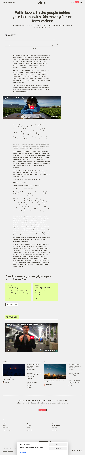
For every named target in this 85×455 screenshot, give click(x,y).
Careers (28, 427)
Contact (29, 425)
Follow (72, 2)
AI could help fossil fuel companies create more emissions (33, 366)
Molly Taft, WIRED (31, 369)
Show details (23, 452)
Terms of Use (5, 451)
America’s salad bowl (19, 74)
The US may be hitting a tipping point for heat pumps (33, 384)
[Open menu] (81, 2)
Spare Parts (16, 226)
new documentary (40, 57)
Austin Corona (49, 384)
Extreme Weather (6, 428)
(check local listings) (22, 91)
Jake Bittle (29, 378)
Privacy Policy (10, 451)
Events (53, 423)
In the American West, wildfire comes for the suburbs (74, 382)
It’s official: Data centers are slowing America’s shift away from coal (34, 375)
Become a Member (56, 425)
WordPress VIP (12, 449)
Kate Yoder (7, 382)
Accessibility (54, 430)
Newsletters (54, 421)
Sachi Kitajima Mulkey (73, 385)
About (28, 421)
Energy (4, 421)
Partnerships (29, 428)
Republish (54, 428)
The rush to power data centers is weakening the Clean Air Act (75, 366)
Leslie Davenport (72, 376)
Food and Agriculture (7, 430)
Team (28, 423)
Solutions (4, 425)
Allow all (57, 444)
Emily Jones (71, 369)
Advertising (54, 427)
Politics (4, 423)
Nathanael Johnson (12, 34)
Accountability (6, 427)
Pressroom (29, 430)
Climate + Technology (54, 41)
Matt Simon (29, 387)
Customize (57, 448)
